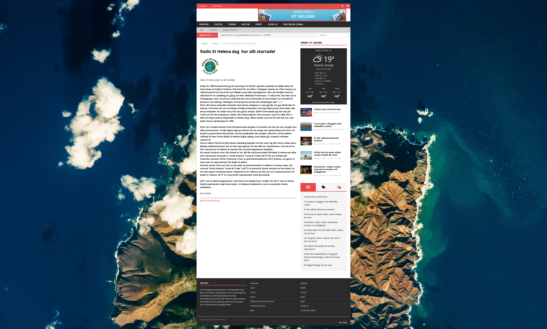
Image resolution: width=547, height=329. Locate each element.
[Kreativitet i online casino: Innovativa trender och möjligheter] (306, 169)
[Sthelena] (302, 15)
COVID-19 (272, 24)
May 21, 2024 (320, 158)
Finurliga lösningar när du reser (318, 265)
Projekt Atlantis (230, 30)
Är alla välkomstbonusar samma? (326, 139)
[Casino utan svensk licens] (306, 112)
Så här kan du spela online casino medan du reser (327, 153)
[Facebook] (342, 6)
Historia (213, 30)
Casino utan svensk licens (327, 109)
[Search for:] (332, 35)
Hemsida (254, 283)
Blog (252, 310)
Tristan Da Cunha (293, 24)
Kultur (246, 24)
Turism (232, 24)
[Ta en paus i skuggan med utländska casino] (306, 126)
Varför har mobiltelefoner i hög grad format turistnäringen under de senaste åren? (322, 257)
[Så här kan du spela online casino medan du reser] (306, 155)
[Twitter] (347, 6)
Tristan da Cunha (257, 306)
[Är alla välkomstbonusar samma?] (306, 141)
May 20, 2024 (320, 175)
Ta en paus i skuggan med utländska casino (327, 125)
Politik (218, 24)
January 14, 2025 (322, 129)
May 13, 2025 (320, 112)
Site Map (343, 322)
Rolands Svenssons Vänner (262, 301)
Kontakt (203, 6)
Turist (252, 292)
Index (201, 30)
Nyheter (204, 24)
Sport (258, 24)
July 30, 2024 (320, 144)
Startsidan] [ (207, 200)
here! (279, 102)
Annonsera (217, 6)
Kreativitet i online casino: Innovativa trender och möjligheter (327, 169)
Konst (252, 297)
